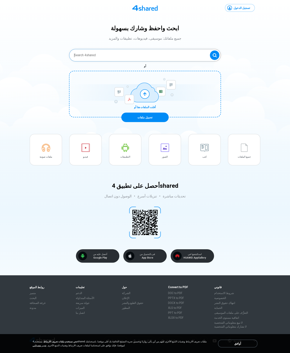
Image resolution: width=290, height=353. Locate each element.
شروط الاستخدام (224, 293)
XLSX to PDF (175, 317)
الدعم (79, 293)
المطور (126, 307)
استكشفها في (194, 256)
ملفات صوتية (46, 156)
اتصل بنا (80, 312)
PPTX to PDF (176, 298)
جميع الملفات (244, 156)
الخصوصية (220, 298)
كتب (204, 156)
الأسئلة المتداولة (85, 298)
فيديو (85, 156)
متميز (33, 293)
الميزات (80, 307)
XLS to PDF (175, 307)
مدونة (33, 307)
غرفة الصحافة (38, 302)
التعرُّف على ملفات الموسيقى (231, 312)
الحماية (218, 307)
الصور (165, 156)
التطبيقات (125, 156)
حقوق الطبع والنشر (132, 302)
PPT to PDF (175, 312)
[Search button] (214, 55)
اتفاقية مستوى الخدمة (226, 317)
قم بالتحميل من (147, 256)
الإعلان (125, 298)
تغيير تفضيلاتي (39, 345)
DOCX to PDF (176, 302)
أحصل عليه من (100, 256)
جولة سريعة (83, 302)
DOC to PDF (175, 293)
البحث (33, 298)
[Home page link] (145, 8)
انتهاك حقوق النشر (224, 302)
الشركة (126, 293)
